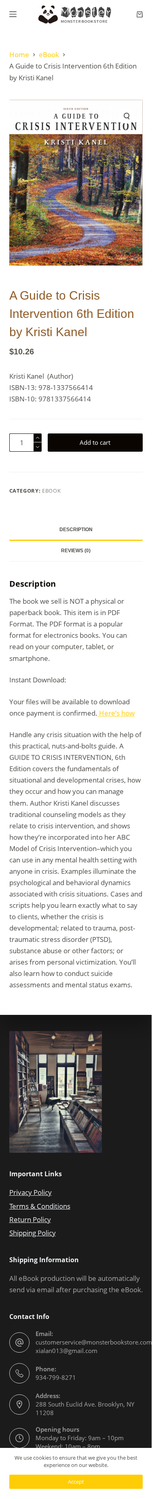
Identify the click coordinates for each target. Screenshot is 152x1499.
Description (76, 529)
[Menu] (13, 14)
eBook (51, 490)
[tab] (76, 529)
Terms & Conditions (39, 1206)
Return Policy (30, 1219)
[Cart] (140, 14)
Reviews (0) (76, 550)
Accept (76, 1481)
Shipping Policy (32, 1232)
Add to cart (95, 442)
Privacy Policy (30, 1192)
